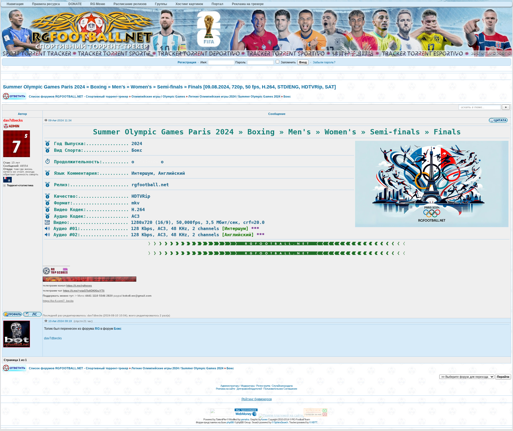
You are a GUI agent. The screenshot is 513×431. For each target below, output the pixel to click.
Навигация (15, 4)
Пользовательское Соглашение (280, 388)
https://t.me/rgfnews (79, 285)
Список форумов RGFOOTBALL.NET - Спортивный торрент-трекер (78, 96)
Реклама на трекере (248, 4)
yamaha (245, 419)
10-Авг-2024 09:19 (60, 321)
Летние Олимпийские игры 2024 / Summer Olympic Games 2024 (234, 96)
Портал (217, 4)
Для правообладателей (249, 388)
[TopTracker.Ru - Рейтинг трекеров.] (315, 415)
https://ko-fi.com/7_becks (58, 300)
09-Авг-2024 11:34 (60, 120)
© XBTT (313, 422)
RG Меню (97, 4)
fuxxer (264, 419)
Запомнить (288, 62)
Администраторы (229, 385)
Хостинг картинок (189, 4)
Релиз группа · (264, 385)
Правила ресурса (46, 4)
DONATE (75, 4)
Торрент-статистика (20, 185)
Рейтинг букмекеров (257, 399)
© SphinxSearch (280, 422)
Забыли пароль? (324, 62)
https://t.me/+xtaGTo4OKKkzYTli (83, 290)
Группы (161, 4)
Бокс (287, 96)
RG (97, 329)
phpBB (230, 422)
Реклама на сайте (225, 388)
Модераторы (248, 385)
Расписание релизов (130, 4)
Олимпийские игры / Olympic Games (158, 96)
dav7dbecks (53, 338)
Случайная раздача (282, 385)
